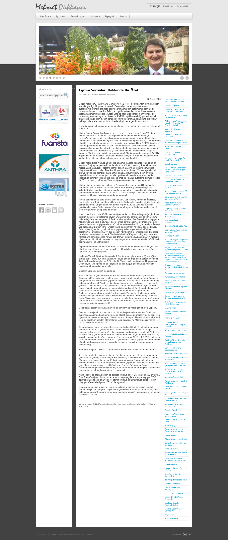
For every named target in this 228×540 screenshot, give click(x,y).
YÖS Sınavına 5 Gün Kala (175, 330)
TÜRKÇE (155, 6)
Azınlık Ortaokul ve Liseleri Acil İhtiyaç (176, 382)
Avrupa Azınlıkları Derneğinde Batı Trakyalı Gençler (175, 325)
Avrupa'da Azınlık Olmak (175, 277)
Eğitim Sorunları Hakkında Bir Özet (175, 444)
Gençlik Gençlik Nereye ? (175, 292)
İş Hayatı (60, 16)
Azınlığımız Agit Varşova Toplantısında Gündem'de (175, 297)
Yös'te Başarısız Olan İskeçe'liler (174, 136)
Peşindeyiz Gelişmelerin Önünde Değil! (174, 415)
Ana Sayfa (45, 16)
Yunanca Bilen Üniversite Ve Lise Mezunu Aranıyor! (176, 192)
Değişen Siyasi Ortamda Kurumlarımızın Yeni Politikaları (175, 342)
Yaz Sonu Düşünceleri (174, 377)
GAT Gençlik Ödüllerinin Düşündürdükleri (174, 180)
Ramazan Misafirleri (173, 435)
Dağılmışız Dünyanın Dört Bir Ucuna (175, 210)
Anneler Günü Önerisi (173, 176)
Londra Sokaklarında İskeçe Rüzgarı (176, 335)
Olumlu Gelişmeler (172, 484)
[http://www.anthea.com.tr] (54, 172)
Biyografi (109, 16)
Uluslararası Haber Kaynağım (172, 488)
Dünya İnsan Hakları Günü (176, 439)
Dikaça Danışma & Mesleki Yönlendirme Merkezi (176, 198)
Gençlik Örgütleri (172, 106)
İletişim (123, 16)
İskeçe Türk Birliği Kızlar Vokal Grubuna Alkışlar (175, 110)
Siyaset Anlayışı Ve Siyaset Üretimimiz (176, 288)
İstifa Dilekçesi (171, 464)
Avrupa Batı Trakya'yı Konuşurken (174, 405)
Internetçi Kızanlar (172, 318)
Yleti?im (90, 534)
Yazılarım (95, 16)
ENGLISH (168, 6)
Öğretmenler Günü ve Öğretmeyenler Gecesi (174, 430)
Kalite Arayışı (170, 426)
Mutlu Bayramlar (171, 449)
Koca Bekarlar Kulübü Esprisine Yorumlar (173, 204)
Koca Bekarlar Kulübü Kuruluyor (173, 186)
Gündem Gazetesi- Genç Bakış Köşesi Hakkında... (175, 101)
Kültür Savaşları (171, 518)
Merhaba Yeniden (172, 236)
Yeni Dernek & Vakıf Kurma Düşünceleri (176, 116)
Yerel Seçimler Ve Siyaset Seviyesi (175, 282)
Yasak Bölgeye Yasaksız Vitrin (175, 421)
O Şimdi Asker (170, 308)
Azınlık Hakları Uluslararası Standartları (176, 359)
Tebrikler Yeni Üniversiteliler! (176, 354)
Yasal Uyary (80, 534)
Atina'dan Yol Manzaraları (175, 273)
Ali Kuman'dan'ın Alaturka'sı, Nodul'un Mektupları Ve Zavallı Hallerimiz (176, 123)
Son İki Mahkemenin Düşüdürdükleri (173, 349)
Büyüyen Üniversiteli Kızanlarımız (173, 153)
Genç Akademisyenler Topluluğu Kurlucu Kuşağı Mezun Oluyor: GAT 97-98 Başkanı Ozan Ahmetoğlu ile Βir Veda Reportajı (176, 257)
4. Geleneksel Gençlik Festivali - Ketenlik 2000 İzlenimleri (174, 371)
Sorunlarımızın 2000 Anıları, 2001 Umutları (176, 454)
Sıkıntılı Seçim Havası (174, 493)
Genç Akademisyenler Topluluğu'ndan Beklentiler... (176, 459)
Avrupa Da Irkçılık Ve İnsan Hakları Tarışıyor (176, 399)
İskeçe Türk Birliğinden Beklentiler (174, 498)
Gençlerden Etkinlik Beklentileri (173, 475)
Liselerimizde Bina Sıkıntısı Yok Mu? (176, 388)
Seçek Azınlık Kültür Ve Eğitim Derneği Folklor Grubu (176, 248)
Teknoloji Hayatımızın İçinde (176, 480)
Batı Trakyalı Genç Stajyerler (172, 130)
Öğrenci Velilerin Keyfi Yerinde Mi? (173, 510)
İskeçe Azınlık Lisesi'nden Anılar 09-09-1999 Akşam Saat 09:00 (175, 170)
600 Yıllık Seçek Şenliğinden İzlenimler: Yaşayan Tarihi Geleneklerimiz (176, 242)
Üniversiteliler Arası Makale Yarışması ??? (176, 231)
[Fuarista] (54, 148)
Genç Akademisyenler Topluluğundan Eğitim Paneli (176, 142)
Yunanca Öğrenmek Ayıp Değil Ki (175, 147)
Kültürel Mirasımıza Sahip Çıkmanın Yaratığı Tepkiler (175, 364)
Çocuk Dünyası (171, 164)
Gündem (111, 95)
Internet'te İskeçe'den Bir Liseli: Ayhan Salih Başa (175, 159)
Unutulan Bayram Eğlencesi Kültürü (176, 469)
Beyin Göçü (169, 515)
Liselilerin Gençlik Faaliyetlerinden (172, 504)
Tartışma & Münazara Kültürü (173, 215)
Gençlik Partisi (171, 410)
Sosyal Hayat (78, 16)
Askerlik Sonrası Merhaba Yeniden (175, 313)
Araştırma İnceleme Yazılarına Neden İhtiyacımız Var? (176, 267)
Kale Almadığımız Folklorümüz (172, 221)
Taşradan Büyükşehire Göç (176, 226)
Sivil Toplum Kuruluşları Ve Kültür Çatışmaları (175, 303)
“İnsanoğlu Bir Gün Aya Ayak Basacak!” (176, 394)
